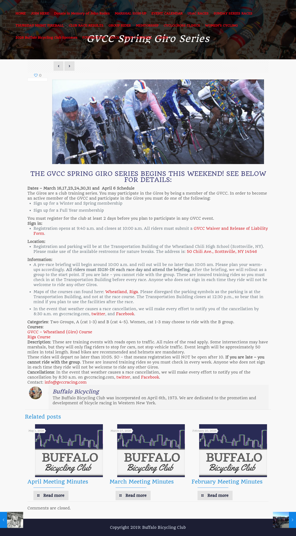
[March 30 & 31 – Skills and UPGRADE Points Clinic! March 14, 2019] (284, 520)
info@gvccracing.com (66, 382)
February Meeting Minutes (227, 481)
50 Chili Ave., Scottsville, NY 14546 (222, 251)
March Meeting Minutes (142, 481)
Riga (133, 292)
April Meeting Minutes (57, 481)
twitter (98, 314)
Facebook (125, 314)
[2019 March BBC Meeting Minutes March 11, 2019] (11, 520)
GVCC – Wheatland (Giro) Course (59, 332)
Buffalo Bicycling (76, 391)
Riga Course (39, 337)
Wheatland (116, 292)
